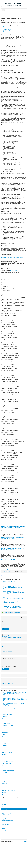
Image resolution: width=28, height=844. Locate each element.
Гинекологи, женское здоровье (8, 727)
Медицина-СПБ (5, 804)
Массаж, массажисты (6, 747)
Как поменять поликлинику (8, 586)
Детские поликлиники (5, 821)
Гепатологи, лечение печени (8, 725)
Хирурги (4, 792)
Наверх (25, 841)
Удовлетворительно (7, 624)
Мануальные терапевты (7, 750)
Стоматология (5, 781)
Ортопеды (4, 768)
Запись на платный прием (7, 683)
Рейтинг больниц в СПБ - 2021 (8, 559)
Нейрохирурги (5, 759)
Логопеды (4, 743)
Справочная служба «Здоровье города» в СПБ (12, 591)
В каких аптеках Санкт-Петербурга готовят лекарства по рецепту (14, 596)
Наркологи (4, 754)
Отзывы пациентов (8, 647)
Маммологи (4, 745)
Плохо (4, 626)
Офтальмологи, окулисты (7, 763)
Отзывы (5, 33)
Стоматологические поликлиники (7, 820)
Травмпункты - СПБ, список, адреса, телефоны (13, 584)
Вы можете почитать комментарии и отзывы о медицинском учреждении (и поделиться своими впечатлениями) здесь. (13, 256)
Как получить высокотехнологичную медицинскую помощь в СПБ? (13, 593)
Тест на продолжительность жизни (9, 826)
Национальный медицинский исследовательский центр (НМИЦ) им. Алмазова (12, 538)
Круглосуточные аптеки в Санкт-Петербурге (12, 594)
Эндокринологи (5, 794)
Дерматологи (5, 732)
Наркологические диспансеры (6, 815)
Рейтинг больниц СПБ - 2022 (9, 581)
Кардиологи (4, 736)
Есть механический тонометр (9, 662)
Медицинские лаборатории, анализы (9, 680)
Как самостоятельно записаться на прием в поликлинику (15, 585)
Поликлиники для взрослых (6, 823)
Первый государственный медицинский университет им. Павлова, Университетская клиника (13, 527)
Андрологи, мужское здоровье (8, 718)
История (5, 26)
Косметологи (4, 738)
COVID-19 (4, 830)
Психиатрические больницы (6, 813)
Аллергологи (4, 716)
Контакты (4, 837)
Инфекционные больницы (5, 814)
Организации (4, 809)
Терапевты (4, 783)
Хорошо (5, 622)
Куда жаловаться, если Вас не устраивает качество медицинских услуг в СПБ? (14, 601)
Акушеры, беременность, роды (8, 714)
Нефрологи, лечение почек (7, 761)
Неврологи (4, 756)
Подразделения (6, 30)
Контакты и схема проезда (9, 31)
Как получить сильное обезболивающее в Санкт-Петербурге (13, 599)
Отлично (5, 621)
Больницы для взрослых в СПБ (9, 569)
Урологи (3, 788)
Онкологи (4, 765)
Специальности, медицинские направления (11, 835)
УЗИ (3, 785)
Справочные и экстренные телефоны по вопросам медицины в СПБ (13, 589)
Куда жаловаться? (7, 651)
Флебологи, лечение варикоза (8, 790)
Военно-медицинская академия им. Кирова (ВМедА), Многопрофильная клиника (13, 549)
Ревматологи (4, 779)
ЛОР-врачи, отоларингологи (8, 741)
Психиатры (4, 774)
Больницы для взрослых (5, 812)
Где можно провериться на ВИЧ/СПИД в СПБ (12, 587)
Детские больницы (4, 810)
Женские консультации (5, 824)
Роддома (2, 819)
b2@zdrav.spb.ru (13, 270)
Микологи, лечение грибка (7, 752)
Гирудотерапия (5, 730)
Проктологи (4, 772)
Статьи (3, 806)
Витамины (4, 832)
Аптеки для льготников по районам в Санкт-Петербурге (14, 582)
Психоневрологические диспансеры (7, 816)
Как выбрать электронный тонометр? (10, 675)
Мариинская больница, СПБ (9, 567)
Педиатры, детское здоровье (8, 770)
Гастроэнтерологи (6, 723)
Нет (4, 660)
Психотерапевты (5, 777)
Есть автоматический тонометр (9, 666)
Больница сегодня (7, 28)
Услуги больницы (7, 29)
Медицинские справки (6, 682)
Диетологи (4, 734)
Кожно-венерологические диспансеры (7, 818)
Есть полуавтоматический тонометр (10, 664)
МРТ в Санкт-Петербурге (7, 679)
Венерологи (4, 721)
